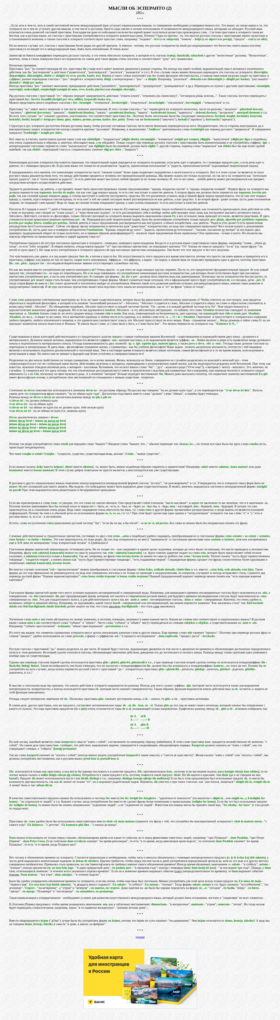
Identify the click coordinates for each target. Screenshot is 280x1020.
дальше (140, 937)
